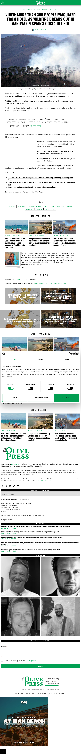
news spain (29, 209)
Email (4, 646)
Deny (15, 397)
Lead (38, 9)
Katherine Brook (43, 30)
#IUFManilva (24, 119)
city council (22, 206)
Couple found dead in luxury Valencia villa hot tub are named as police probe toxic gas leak (40, 241)
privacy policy (30, 661)
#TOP (31, 122)
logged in (18, 279)
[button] (78, 494)
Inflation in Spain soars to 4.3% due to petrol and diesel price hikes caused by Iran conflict (30, 550)
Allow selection (40, 397)
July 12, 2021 (35, 126)
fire (53, 206)
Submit (40, 666)
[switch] (30, 388)
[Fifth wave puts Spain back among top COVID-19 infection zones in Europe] (22, 296)
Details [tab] (40, 359)
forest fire (60, 206)
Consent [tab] (14, 359)
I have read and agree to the (20, 661)
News (25, 192)
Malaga (44, 9)
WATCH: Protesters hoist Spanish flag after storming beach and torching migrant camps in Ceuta (64, 241)
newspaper (39, 209)
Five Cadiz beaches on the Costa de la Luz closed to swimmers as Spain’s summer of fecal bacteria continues (15, 242)
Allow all (66, 397)
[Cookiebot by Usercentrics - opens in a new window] (70, 353)
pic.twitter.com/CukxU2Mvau (57, 122)
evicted (46, 206)
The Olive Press (50, 209)
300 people (12, 206)
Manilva (69, 206)
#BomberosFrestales (16, 122)
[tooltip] (22, 267)
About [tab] (67, 359)
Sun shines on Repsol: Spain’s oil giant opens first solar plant (32, 187)
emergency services (35, 206)
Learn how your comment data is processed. (50, 283)
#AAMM (40, 122)
